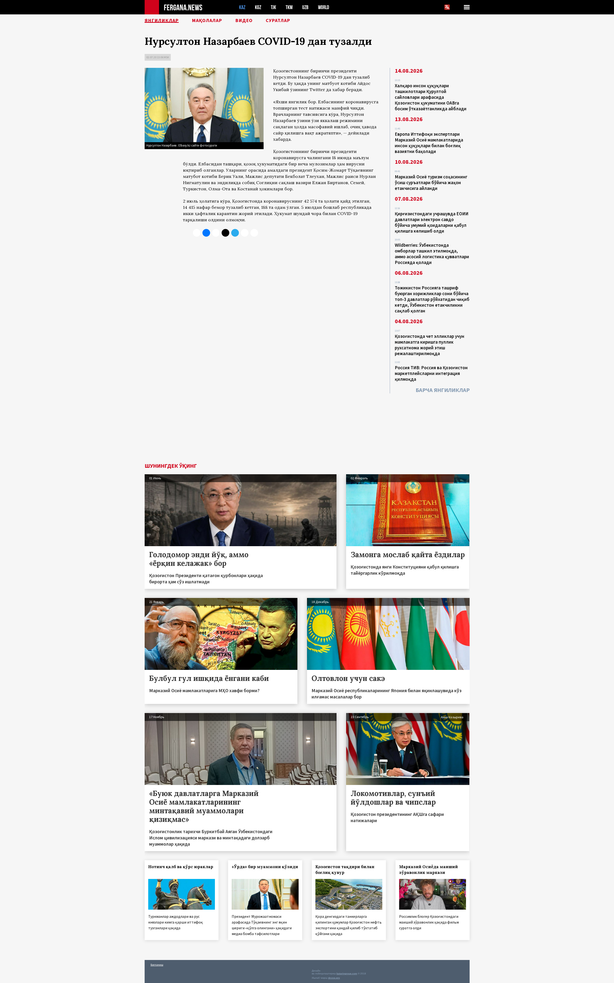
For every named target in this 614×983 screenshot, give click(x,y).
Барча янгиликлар (443, 390)
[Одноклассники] (216, 233)
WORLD (323, 7)
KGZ (258, 7)
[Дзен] (225, 233)
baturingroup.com (347, 973)
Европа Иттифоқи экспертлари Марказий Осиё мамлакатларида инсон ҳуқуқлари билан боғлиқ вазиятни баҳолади (429, 142)
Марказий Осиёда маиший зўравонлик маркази (428, 869)
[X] (197, 233)
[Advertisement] (307, 427)
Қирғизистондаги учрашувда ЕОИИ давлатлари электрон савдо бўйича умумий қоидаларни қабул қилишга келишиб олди (431, 222)
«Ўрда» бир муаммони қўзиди (265, 866)
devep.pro (334, 978)
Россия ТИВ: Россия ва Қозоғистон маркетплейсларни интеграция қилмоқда (431, 373)
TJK (273, 7)
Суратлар (278, 20)
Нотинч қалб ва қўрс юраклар (180, 866)
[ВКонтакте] (206, 233)
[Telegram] (235, 233)
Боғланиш (157, 964)
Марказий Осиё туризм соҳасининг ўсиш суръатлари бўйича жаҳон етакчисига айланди (431, 182)
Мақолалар (207, 20)
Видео (244, 20)
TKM (289, 7)
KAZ (242, 7)
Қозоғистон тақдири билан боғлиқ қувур (344, 869)
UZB (305, 7)
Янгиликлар (162, 20)
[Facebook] (244, 233)
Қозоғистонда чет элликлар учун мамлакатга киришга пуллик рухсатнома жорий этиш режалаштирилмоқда (429, 344)
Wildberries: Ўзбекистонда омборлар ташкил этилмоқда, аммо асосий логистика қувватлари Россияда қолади (432, 253)
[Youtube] (254, 233)
